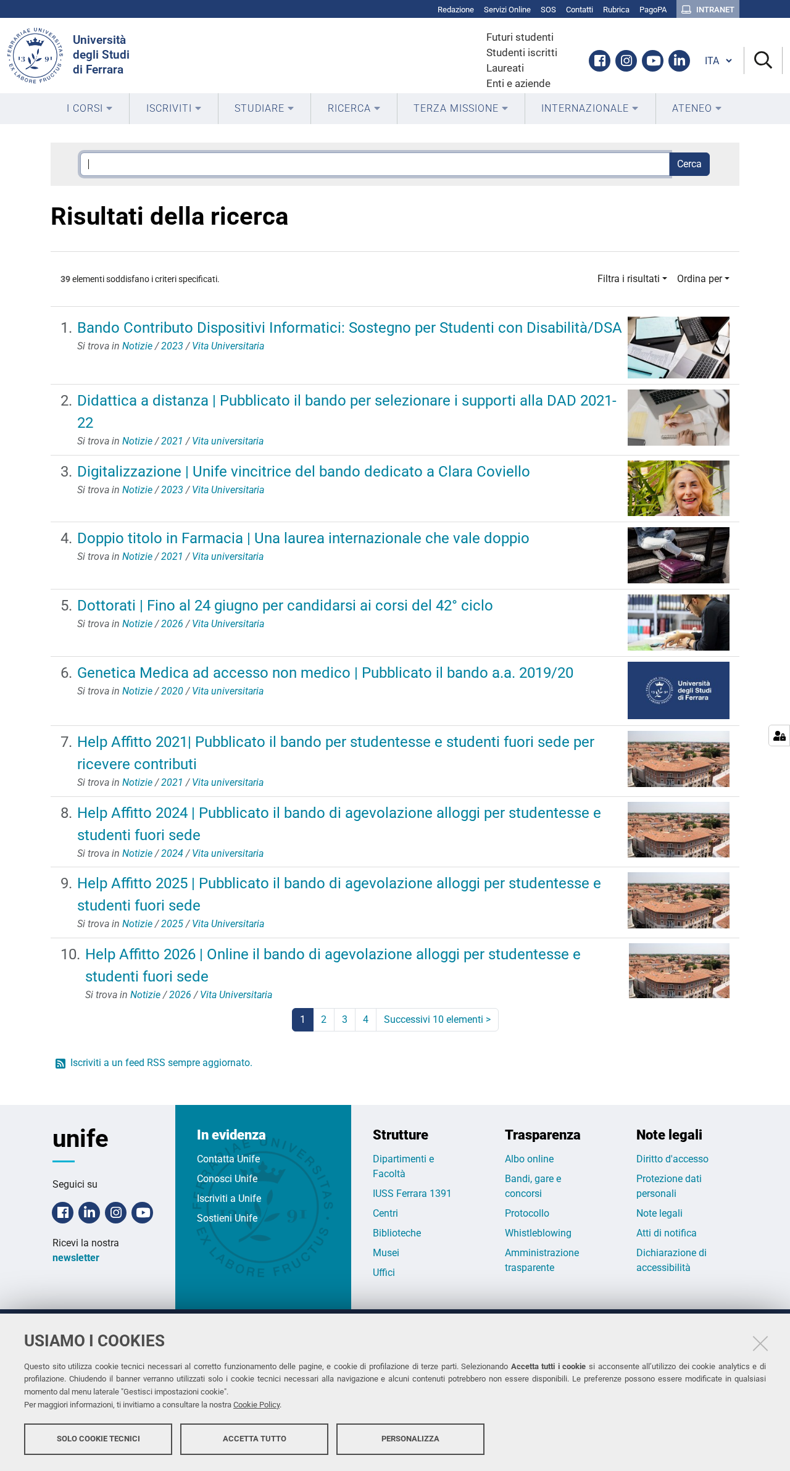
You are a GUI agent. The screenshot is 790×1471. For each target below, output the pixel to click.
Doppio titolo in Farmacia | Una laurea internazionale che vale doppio (303, 538)
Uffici (384, 1272)
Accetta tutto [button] (254, 1438)
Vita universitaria (228, 441)
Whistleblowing (538, 1233)
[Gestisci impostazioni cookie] (779, 735)
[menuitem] (90, 108)
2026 (172, 624)
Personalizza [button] (410, 1438)
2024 (172, 853)
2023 (172, 346)
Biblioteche (397, 1233)
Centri (385, 1213)
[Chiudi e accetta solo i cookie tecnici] (760, 1343)
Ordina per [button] (699, 279)
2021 (172, 441)
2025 (172, 924)
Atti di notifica (666, 1233)
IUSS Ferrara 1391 (412, 1193)
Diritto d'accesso (672, 1159)
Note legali (659, 1213)
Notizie (137, 346)
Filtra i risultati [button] (628, 279)
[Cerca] (763, 61)
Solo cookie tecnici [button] (98, 1438)
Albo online (529, 1159)
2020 (172, 691)
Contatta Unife (228, 1159)
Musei (386, 1253)
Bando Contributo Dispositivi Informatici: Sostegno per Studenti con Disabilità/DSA (349, 327)
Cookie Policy (256, 1404)
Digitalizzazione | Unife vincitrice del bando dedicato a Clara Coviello (303, 471)
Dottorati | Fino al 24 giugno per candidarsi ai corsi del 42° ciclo (285, 605)
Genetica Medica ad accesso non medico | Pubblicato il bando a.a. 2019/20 (325, 672)
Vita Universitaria (228, 346)
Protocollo (527, 1213)
